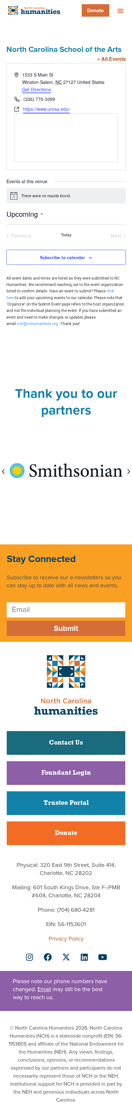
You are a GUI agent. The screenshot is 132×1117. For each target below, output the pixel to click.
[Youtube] (103, 957)
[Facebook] (48, 957)
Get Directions (36, 89)
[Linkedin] (84, 957)
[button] (120, 10)
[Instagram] (29, 957)
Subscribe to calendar (62, 257)
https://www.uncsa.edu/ (46, 109)
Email (44, 989)
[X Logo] (66, 957)
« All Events (111, 58)
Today (66, 234)
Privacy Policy (66, 938)
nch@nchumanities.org (37, 324)
